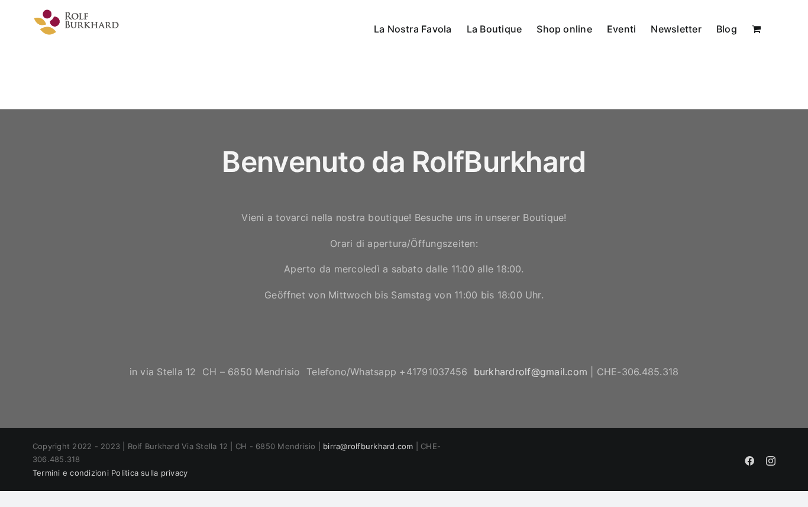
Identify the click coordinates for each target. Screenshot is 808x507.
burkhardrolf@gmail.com (530, 372)
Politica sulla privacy (149, 472)
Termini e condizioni (71, 472)
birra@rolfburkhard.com (368, 446)
